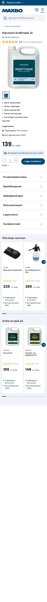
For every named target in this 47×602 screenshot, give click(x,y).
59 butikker (22, 130)
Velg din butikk (14, 2)
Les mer (6, 120)
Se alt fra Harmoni (10, 37)
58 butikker (31, 383)
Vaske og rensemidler (12, 26)
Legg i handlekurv (33, 161)
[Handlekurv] (37, 10)
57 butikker (31, 300)
